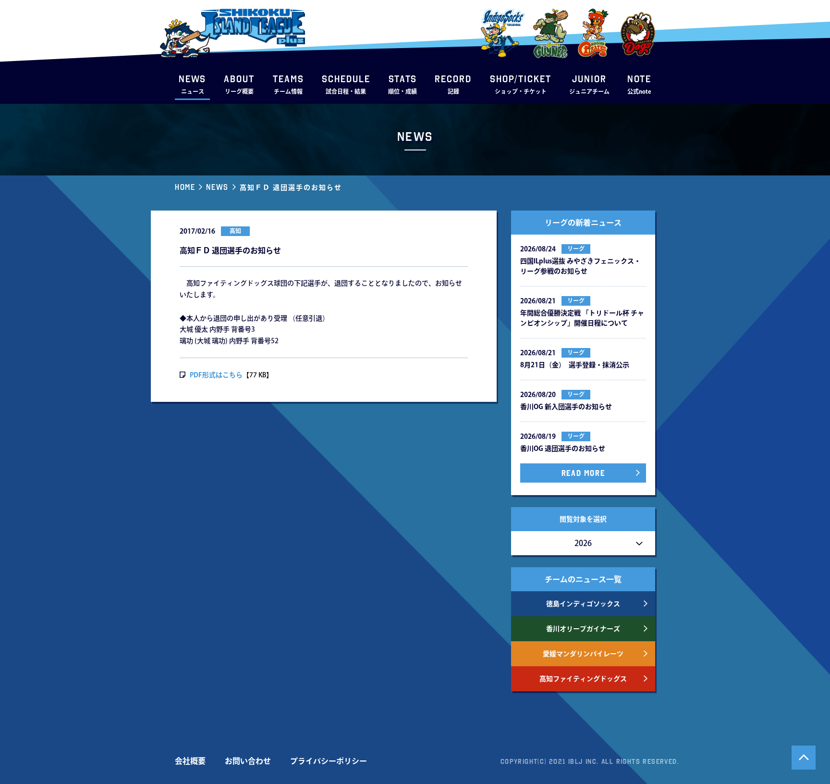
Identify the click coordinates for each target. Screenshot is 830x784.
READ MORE (583, 473)
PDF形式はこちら (216, 375)
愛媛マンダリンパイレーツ (583, 653)
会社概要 (190, 761)
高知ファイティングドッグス (583, 678)
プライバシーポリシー (328, 761)
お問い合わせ (248, 761)
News (217, 187)
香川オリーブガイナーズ (583, 628)
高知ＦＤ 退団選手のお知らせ (291, 187)
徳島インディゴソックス (583, 603)
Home (185, 187)
